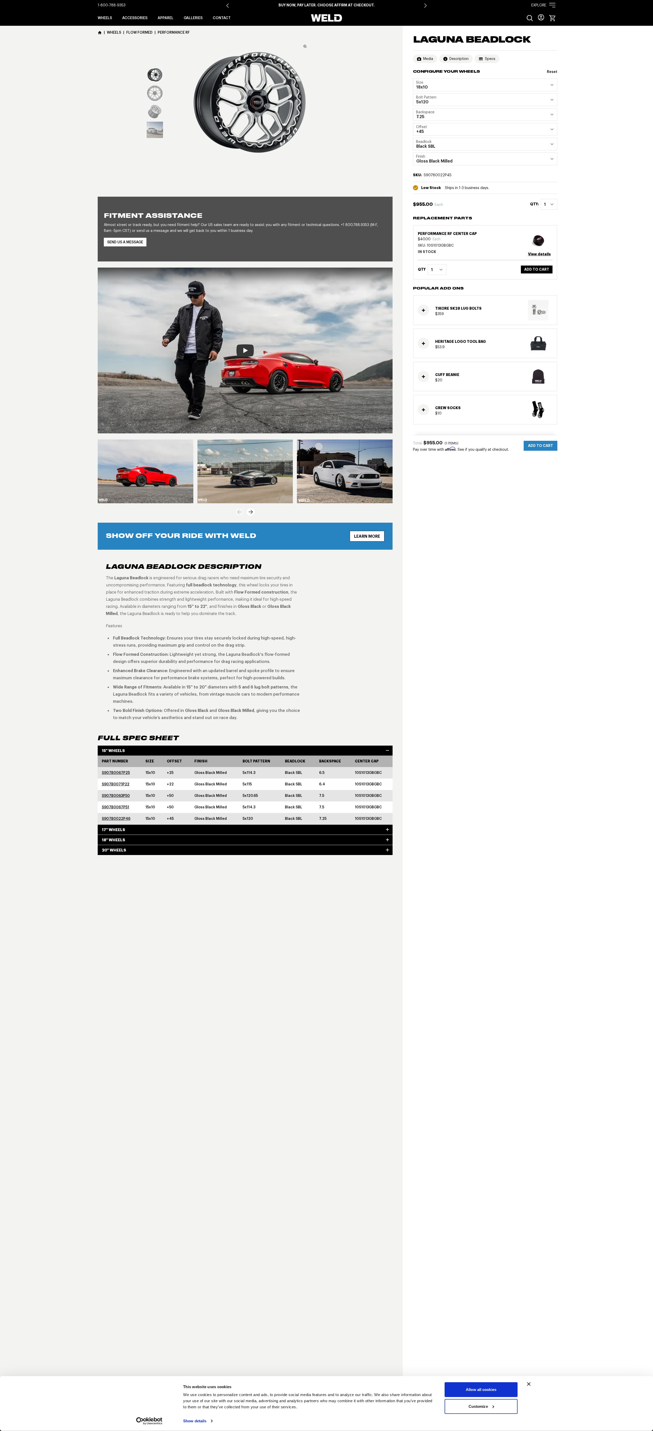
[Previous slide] (239, 512)
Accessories (134, 18)
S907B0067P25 (116, 772)
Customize (478, 1406)
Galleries (193, 18)
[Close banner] (529, 1384)
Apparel (165, 18)
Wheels (105, 18)
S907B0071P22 (115, 784)
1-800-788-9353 (111, 5)
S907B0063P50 (116, 795)
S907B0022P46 (116, 818)
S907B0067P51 (115, 807)
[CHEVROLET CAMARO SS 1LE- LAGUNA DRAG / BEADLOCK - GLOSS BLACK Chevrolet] (145, 471)
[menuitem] (530, 18)
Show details (194, 1421)
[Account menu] (541, 17)
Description (459, 58)
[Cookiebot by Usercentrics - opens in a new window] (149, 1421)
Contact (222, 18)
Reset (552, 71)
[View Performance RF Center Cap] (540, 240)
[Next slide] (425, 6)
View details (539, 254)
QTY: (534, 204)
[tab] (155, 75)
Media (428, 58)
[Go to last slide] (227, 6)
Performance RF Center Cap (447, 233)
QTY (422, 269)
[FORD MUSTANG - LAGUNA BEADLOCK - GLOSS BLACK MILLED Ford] (345, 471)
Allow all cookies (481, 1389)
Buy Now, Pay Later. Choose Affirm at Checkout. (326, 5)
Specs (490, 58)
